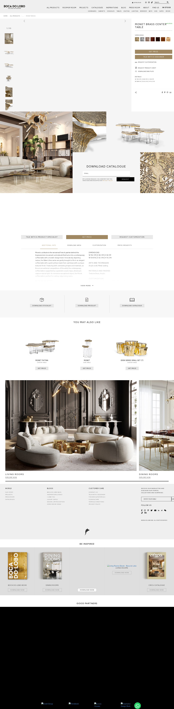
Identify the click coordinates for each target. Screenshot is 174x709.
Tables (119, 11)
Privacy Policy (94, 504)
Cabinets (101, 11)
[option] (9, 51)
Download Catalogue (132, 305)
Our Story (9, 492)
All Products (53, 8)
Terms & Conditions (96, 502)
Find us (155, 8)
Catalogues (97, 8)
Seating (126, 11)
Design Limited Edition (56, 502)
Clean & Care (94, 499)
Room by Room (69, 8)
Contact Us (93, 492)
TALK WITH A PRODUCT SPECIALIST (42, 237)
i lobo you (51, 497)
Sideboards (92, 11)
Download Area (74, 245)
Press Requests (125, 245)
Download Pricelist (87, 305)
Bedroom (143, 11)
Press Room (134, 8)
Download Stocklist (41, 305)
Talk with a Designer (97, 494)
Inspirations (112, 8)
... (23, 16)
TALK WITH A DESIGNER (153, 57)
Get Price (153, 52)
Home (6, 16)
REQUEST (125, 179)
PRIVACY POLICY (108, 180)
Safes (161, 11)
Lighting (135, 11)
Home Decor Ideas (54, 504)
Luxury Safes (52, 499)
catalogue (137, 2)
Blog (123, 8)
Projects (83, 8)
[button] (166, 432)
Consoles (111, 11)
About (146, 8)
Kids (155, 11)
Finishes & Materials (97, 497)
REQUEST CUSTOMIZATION (132, 237)
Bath (150, 11)
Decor (168, 11)
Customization (99, 245)
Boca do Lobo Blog (54, 492)
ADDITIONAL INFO (49, 245)
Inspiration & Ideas (54, 494)
